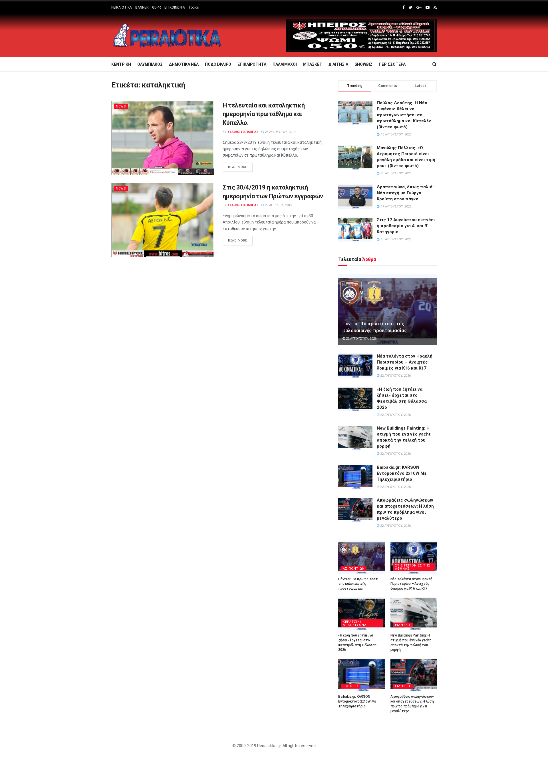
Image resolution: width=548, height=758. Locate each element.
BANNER (142, 7)
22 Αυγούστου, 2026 (360, 338)
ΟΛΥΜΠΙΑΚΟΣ (150, 64)
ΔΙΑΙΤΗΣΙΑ (338, 64)
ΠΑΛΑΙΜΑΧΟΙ (285, 64)
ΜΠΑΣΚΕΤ (312, 64)
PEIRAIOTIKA (121, 7)
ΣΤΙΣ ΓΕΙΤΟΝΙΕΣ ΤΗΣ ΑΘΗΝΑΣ (412, 567)
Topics (193, 7)
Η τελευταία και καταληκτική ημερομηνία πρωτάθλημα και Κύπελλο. (264, 114)
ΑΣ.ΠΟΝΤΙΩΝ (354, 569)
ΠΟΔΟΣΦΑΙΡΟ (218, 64)
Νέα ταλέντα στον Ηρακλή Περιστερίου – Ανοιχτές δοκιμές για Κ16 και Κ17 (404, 362)
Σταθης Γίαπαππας (242, 132)
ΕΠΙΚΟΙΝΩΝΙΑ (174, 7)
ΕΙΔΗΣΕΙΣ (403, 625)
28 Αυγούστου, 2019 (279, 132)
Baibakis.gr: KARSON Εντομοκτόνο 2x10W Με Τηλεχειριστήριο (402, 473)
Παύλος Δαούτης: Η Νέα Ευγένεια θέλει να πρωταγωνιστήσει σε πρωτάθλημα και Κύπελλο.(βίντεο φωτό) (405, 114)
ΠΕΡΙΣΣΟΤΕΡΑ (392, 64)
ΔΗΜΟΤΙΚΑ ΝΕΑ (184, 64)
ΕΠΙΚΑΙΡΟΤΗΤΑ (251, 64)
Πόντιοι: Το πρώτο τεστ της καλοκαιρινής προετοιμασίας (358, 584)
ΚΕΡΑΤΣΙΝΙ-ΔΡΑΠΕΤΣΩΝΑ (354, 623)
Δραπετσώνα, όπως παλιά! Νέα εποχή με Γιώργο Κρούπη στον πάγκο (405, 193)
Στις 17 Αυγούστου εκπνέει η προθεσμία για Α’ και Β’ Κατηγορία (406, 225)
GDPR (156, 7)
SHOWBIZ (363, 64)
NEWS (121, 106)
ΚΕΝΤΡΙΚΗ (121, 64)
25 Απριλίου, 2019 (278, 205)
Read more (237, 167)
